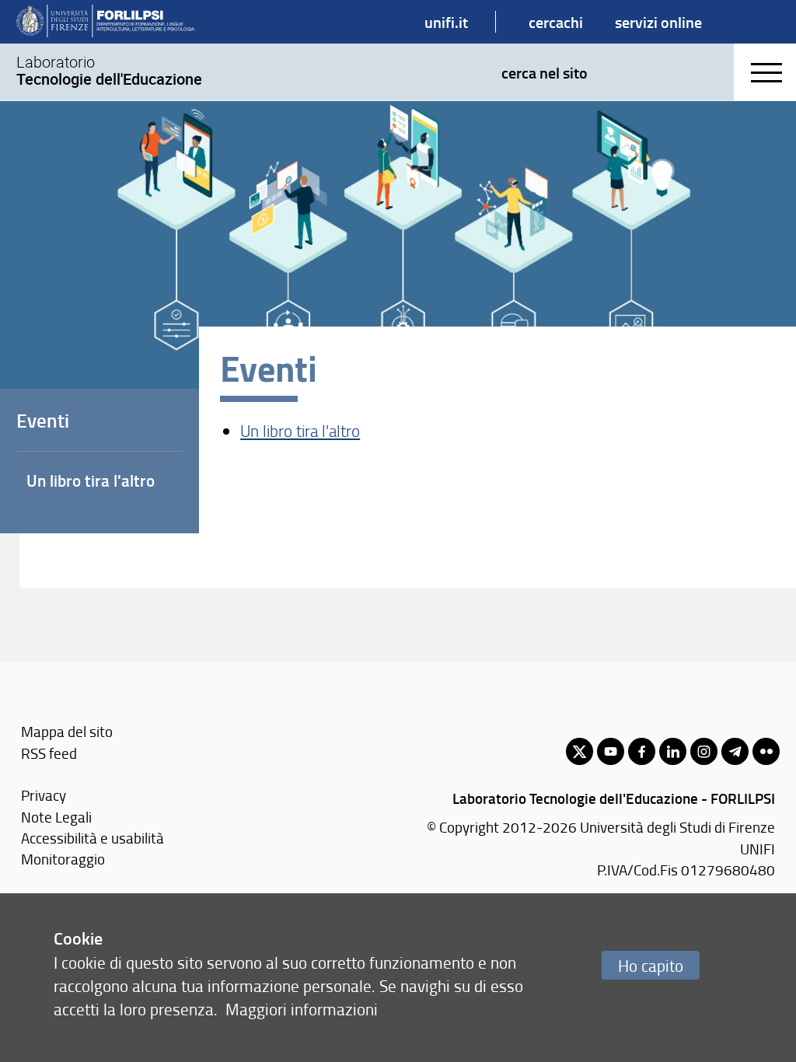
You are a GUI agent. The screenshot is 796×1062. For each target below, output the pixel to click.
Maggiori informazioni (301, 1008)
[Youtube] (610, 751)
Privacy (43, 794)
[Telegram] (735, 751)
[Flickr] (766, 751)
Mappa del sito (67, 731)
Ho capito (650, 965)
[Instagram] (703, 751)
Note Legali (56, 816)
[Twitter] (579, 751)
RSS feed (49, 752)
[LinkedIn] (672, 751)
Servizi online (658, 22)
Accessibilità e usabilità (92, 837)
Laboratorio (109, 71)
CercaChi (556, 22)
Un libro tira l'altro (300, 430)
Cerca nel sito (544, 72)
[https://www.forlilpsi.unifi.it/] (105, 22)
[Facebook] (641, 751)
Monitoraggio (63, 858)
